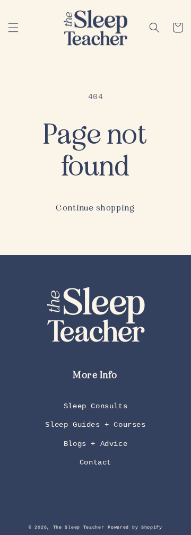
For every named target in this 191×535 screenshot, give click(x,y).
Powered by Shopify (135, 527)
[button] (13, 27)
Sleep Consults (95, 406)
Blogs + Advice (95, 444)
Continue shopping (95, 208)
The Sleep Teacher (79, 527)
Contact (95, 462)
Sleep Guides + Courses (95, 424)
